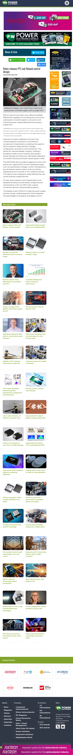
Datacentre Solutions (24, 734)
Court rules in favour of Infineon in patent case (12, 417)
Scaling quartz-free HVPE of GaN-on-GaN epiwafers (36, 471)
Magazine (8, 710)
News (6, 707)
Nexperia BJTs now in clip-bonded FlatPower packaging (13, 609)
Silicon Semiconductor (25, 712)
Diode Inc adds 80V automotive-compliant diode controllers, (34, 500)
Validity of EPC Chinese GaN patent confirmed (11, 362)
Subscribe (8, 722)
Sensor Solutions (23, 731)
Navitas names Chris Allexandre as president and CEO (12, 282)
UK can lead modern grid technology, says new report (12, 554)
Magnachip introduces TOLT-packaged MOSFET (35, 444)
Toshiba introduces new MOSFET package (12, 526)
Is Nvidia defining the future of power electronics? (34, 282)
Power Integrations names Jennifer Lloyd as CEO (36, 607)
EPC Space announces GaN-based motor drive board (12, 636)
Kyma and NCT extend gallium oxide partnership (35, 417)
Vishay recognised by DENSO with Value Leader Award (12, 309)
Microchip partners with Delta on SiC (35, 580)
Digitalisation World (24, 737)
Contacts (7, 725)
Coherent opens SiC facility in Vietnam (36, 362)
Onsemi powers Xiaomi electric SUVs (35, 308)
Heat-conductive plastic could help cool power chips (35, 636)
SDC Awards (45, 728)
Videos (7, 713)
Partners (7, 716)
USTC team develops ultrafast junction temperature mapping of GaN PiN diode (12, 392)
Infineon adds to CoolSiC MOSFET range (35, 253)
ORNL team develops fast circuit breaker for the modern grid (35, 336)
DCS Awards (45, 725)
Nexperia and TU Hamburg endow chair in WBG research (36, 554)
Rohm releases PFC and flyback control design (12, 226)
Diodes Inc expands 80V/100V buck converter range (12, 254)
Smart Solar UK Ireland (25, 728)
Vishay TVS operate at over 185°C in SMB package (13, 444)
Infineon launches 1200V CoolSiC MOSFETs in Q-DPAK (12, 500)
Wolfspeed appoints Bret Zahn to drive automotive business (12, 336)
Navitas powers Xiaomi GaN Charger (34, 390)
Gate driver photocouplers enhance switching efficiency (13, 472)
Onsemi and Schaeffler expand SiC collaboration (35, 526)
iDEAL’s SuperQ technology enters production (10, 581)
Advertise (8, 719)
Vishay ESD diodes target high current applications (35, 226)
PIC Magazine (21, 715)
